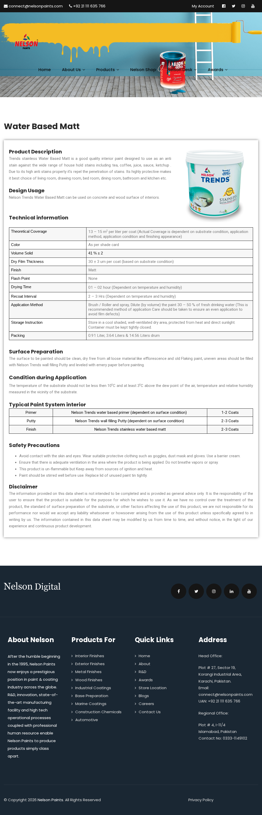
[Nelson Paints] (22, 41)
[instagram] (243, 6)
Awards (215, 70)
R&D (142, 671)
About (144, 663)
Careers (146, 703)
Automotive (86, 719)
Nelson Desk (179, 70)
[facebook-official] (223, 6)
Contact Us (150, 711)
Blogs (144, 695)
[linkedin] (231, 591)
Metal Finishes (88, 671)
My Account (203, 6)
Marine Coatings (90, 703)
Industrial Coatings (93, 687)
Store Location (153, 687)
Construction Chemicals (98, 711)
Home (44, 70)
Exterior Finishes (90, 663)
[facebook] (178, 591)
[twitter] (233, 6)
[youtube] (252, 6)
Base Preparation (91, 695)
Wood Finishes (88, 680)
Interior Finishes (89, 655)
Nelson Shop (143, 70)
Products (105, 70)
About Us (71, 70)
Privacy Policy (200, 799)
